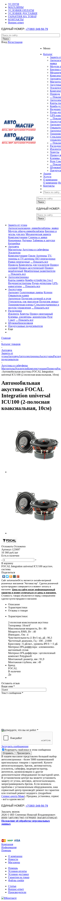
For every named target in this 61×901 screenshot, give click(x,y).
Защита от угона (17, 225)
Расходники (15, 310)
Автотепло (14, 298)
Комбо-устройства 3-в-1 (39, 280)
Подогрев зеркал (48, 301)
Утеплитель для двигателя (23, 301)
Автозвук (55, 78)
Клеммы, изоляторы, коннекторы (27, 316)
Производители (17, 892)
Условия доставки (18, 874)
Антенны (41, 255)
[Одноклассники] (11, 576)
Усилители (14, 252)
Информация (8, 847)
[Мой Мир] (14, 576)
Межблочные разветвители (39, 271)
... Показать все (39, 261)
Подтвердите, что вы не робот (19, 730)
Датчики (27, 240)
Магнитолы (15, 249)
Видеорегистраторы (19, 283)
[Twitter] (7, 576)
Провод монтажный (41, 313)
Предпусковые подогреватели (25, 326)
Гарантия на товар (18, 877)
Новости (13, 859)
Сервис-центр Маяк (12, 796)
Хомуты (54, 152)
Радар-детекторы (42, 283)
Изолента (55, 149)
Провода (55, 93)
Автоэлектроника (18, 277)
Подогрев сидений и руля (36, 298)
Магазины (14, 862)
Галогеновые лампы (31, 292)
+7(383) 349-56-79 (37, 29)
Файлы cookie (16, 880)
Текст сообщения (12, 693)
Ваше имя (8, 686)
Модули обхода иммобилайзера (26, 231)
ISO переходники (45, 258)
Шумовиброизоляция (20, 323)
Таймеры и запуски (44, 240)
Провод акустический (31, 267)
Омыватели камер (18, 295)
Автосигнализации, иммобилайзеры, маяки (33, 228)
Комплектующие (18, 237)
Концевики (14, 240)
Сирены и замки (37, 237)
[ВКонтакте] (4, 576)
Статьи (12, 886)
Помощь (6, 850)
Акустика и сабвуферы (35, 249)
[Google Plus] (18, 576)
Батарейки (14, 243)
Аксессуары (15, 289)
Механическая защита (38, 234)
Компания (7, 844)
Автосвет (55, 124)
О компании (50, 182)
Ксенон (48, 292)
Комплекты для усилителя (34, 264)
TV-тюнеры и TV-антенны (30, 257)
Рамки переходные (19, 261)
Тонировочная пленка (21, 304)
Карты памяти (16, 280)
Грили (31, 255)
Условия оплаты (17, 871)
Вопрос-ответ (16, 889)
